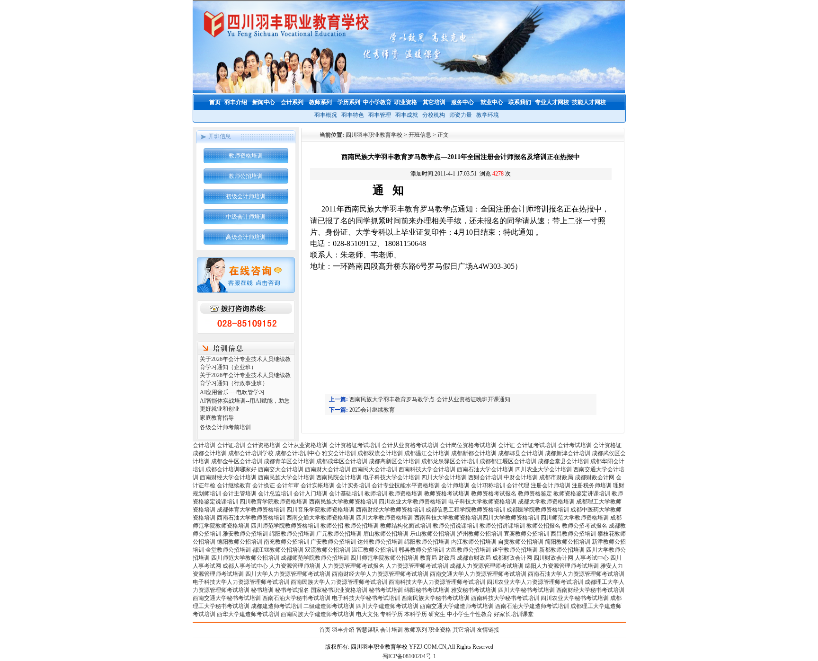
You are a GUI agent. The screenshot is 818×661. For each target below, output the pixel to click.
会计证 (506, 445)
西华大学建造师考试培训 (248, 614)
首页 (324, 629)
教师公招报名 (543, 525)
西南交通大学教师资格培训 (320, 517)
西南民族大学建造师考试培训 (318, 614)
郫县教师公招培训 (421, 549)
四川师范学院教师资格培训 (285, 525)
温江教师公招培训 (374, 549)
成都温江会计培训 (427, 453)
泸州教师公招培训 (479, 533)
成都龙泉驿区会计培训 (449, 461)
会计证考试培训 (536, 445)
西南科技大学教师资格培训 (448, 517)
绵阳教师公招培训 (292, 533)
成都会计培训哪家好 (231, 469)
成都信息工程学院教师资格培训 (465, 509)
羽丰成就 (406, 115)
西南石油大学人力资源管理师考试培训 (576, 574)
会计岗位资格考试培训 (468, 445)
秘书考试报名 (292, 590)
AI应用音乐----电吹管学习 (232, 392)
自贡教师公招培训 (520, 541)
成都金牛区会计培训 (236, 461)
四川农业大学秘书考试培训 (575, 598)
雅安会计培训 (339, 453)
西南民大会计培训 (374, 469)
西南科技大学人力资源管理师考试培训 (437, 582)
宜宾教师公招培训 (526, 533)
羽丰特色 (352, 115)
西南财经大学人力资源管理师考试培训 (380, 574)
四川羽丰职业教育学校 (374, 135)
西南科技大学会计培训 (427, 469)
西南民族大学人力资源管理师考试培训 (339, 582)
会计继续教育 (234, 485)
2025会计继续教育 (372, 409)
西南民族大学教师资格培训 (343, 501)
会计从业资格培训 (305, 445)
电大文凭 (367, 614)
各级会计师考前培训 (225, 427)
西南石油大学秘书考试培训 (296, 598)
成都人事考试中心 (245, 566)
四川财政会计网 (553, 558)
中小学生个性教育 (469, 614)
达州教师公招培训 (380, 541)
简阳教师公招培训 (567, 541)
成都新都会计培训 (474, 453)
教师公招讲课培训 (502, 525)
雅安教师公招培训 (245, 533)
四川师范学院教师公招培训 (384, 558)
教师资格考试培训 (447, 493)
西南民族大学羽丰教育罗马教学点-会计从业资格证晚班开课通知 (429, 399)
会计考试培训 (575, 445)
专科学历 (391, 614)
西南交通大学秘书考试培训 (227, 598)
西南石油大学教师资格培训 (251, 517)
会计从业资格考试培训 (410, 445)
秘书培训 (262, 590)
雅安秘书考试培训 (474, 590)
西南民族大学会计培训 (286, 477)
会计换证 (263, 485)
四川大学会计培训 (444, 477)
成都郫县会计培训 (520, 453)
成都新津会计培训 (567, 453)
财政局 (446, 558)
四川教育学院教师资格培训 (274, 501)
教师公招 (331, 525)
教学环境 (487, 115)
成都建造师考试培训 (276, 606)
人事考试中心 (592, 558)
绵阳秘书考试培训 (427, 590)
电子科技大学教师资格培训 (482, 501)
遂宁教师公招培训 (515, 549)
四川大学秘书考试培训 (526, 590)
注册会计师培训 (550, 485)
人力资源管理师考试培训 (417, 566)
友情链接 (488, 629)
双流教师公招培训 (327, 549)
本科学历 (415, 614)
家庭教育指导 (217, 417)
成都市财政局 (556, 477)
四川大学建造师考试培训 (387, 606)
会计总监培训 (275, 493)
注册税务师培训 (592, 485)
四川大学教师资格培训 (384, 517)
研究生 (436, 614)
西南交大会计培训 (280, 469)
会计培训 (204, 445)
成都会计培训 (210, 453)
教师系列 (415, 629)
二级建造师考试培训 (329, 606)
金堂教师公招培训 (228, 549)
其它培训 (464, 629)
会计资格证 (607, 445)
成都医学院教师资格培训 (538, 509)
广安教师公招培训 (333, 541)
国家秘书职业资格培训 (339, 590)
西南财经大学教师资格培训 (390, 509)
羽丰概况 (325, 115)
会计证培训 (231, 445)
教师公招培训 (246, 176)
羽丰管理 (379, 115)
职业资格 (439, 629)
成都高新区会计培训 (394, 461)
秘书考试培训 (386, 590)
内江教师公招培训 (474, 541)
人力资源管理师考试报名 (353, 566)
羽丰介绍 (343, 629)
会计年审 (287, 485)
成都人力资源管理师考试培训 (487, 566)
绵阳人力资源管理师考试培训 (562, 566)
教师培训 (376, 493)
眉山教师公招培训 (386, 533)
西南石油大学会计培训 (485, 469)
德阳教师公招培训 (239, 541)
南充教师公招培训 (286, 541)
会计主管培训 (239, 493)
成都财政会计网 (594, 477)
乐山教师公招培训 (432, 533)
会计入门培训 (310, 493)
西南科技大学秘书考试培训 (505, 598)
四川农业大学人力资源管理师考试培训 (535, 582)
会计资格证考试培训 (354, 445)
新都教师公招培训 (562, 549)
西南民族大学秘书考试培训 (435, 598)
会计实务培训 (353, 485)
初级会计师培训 (246, 196)
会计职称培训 (488, 485)
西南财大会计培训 (327, 469)
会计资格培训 (264, 445)
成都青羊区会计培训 (289, 461)
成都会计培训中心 (297, 453)
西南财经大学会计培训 (228, 477)
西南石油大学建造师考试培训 (532, 606)
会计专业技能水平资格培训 (406, 485)
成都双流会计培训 (380, 453)
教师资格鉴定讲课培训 (581, 493)
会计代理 (518, 485)
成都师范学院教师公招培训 (315, 558)
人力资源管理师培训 (294, 566)
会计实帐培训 (318, 485)
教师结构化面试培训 (405, 525)
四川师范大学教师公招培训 (245, 558)
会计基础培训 (346, 493)
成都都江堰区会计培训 (508, 461)
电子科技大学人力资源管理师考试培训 (241, 582)
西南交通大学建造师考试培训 (457, 606)
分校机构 (433, 115)
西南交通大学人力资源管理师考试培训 (478, 574)
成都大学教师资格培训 (546, 501)
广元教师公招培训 (339, 533)
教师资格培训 (246, 155)
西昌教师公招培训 (573, 533)
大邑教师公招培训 (468, 549)
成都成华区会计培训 (341, 461)
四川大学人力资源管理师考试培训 (287, 574)
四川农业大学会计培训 (543, 469)
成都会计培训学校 (251, 453)
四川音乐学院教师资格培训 (320, 509)
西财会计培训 (485, 477)
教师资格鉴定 (535, 493)
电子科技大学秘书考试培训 (366, 598)
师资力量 (460, 115)
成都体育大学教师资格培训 (251, 509)
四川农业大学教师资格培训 (413, 501)
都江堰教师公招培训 (277, 549)
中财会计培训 (521, 477)
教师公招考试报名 (584, 525)
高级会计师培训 (246, 237)
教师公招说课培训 (455, 525)
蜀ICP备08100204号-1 (409, 656)
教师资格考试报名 (493, 493)
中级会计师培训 (246, 216)
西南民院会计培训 (339, 477)
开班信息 (420, 135)
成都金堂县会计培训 (563, 461)
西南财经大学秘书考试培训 (590, 590)
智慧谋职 (367, 629)
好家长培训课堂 (513, 614)
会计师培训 (455, 485)
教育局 (428, 558)
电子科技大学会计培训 (391, 477)
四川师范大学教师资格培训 (575, 517)
